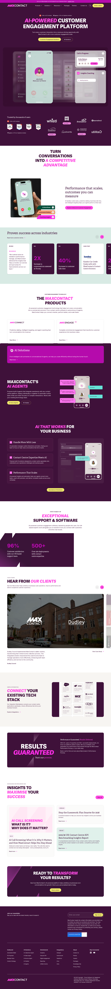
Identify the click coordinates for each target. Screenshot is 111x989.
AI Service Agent (28, 958)
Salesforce (59, 958)
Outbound (10, 950)
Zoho (58, 964)
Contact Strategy (11, 961)
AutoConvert (60, 955)
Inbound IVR (43, 955)
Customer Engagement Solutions (49, 39)
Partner (75, 955)
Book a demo (98, 5)
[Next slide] (102, 237)
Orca (58, 961)
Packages (67, 5)
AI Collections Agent (29, 952)
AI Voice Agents (13, 402)
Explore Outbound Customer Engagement (79, 207)
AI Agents (26, 964)
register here (71, 1)
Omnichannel (44, 950)
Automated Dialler (11, 952)
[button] (38, 5)
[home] (17, 6)
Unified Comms (44, 964)
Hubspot (59, 952)
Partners (74, 5)
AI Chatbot (26, 402)
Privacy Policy (78, 929)
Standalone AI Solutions (55, 490)
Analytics (42, 952)
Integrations (60, 950)
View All (99, 797)
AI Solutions (67, 39)
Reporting (42, 961)
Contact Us (84, 5)
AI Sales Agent (27, 955)
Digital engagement (45, 958)
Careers (75, 958)
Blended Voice (10, 958)
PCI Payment (10, 955)
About (75, 950)
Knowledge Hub (77, 964)
